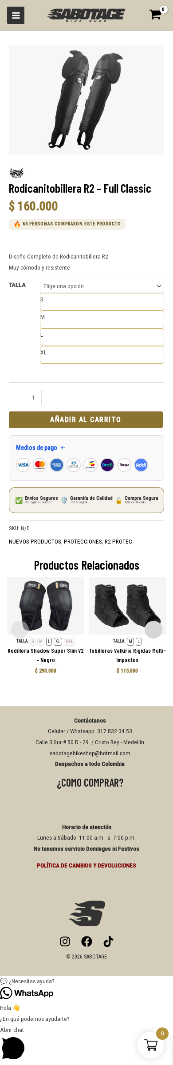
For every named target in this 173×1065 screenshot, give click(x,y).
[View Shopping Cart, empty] (157, 15)
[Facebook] (86, 941)
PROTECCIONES (83, 541)
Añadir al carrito (86, 419)
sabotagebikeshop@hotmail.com (90, 753)
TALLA (17, 284)
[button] (86, 981)
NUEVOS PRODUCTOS (35, 541)
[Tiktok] (108, 941)
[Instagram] (65, 941)
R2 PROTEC (118, 541)
